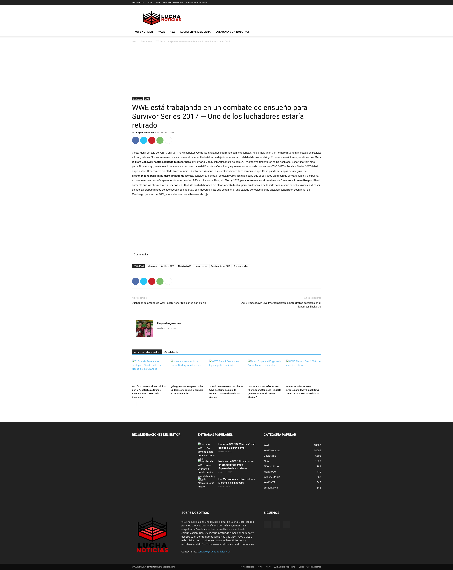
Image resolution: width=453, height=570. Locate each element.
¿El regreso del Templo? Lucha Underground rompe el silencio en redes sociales (187, 390)
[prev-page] (134, 404)
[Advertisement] (226, 71)
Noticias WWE (184, 266)
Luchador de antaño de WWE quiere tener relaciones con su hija (169, 302)
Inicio (134, 41)
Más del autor (171, 352)
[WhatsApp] (160, 140)
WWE (150, 2)
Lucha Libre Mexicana (173, 2)
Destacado (146, 41)
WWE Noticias (138, 2)
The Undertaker (241, 266)
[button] (316, 32)
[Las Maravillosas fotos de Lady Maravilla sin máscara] (207, 483)
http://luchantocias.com (166, 328)
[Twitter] (143, 140)
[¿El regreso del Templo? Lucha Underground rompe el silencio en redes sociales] (188, 371)
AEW (158, 2)
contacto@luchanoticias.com (214, 551)
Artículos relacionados (147, 352)
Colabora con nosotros (196, 2)
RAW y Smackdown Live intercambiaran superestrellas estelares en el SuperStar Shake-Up (280, 304)
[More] (168, 140)
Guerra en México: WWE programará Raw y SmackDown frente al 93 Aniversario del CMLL (303, 390)
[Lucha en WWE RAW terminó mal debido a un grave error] (207, 451)
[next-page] (140, 404)
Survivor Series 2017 (220, 266)
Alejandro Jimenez (145, 132)
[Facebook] (135, 140)
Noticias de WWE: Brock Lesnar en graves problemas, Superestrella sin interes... (236, 465)
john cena (152, 266)
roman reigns (201, 266)
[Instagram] (276, 524)
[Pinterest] (151, 140)
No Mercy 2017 (167, 266)
